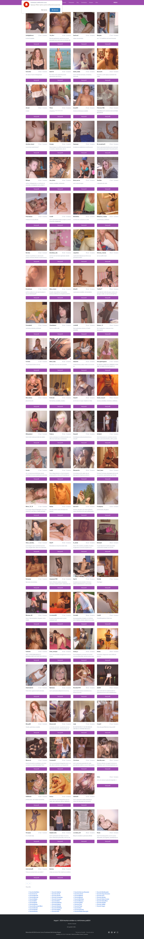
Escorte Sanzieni (79, 909)
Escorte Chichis (56, 895)
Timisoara (71, 2)
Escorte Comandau (57, 897)
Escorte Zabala (101, 904)
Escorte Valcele (101, 897)
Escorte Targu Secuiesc (103, 893)
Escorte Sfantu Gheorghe (81, 911)
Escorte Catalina (56, 892)
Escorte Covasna (56, 899)
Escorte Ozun (78, 904)
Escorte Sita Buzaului (103, 892)
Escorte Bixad (33, 902)
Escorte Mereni (78, 897)
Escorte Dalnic (56, 901)
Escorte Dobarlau (57, 902)
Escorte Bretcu (33, 911)
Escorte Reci (77, 908)
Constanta (84, 2)
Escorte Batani (33, 899)
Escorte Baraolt (33, 895)
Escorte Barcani (33, 897)
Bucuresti (63, 2)
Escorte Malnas (78, 895)
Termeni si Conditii (80, 932)
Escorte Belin (33, 901)
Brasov (91, 2)
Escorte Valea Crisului (103, 899)
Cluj (77, 2)
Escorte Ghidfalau (57, 908)
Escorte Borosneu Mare (35, 906)
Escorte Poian (78, 906)
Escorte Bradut (33, 908)
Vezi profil (36, 44)
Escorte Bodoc (33, 904)
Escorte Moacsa (78, 901)
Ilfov (97, 2)
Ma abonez (55, 10)
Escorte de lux (90, 932)
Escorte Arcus (33, 893)
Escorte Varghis (101, 902)
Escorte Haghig (56, 909)
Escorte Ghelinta (56, 906)
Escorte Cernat (56, 893)
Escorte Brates (33, 909)
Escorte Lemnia (78, 893)
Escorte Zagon (101, 906)
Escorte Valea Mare (102, 901)
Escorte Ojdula (78, 902)
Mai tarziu (44, 10)
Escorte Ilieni (55, 911)
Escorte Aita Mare (34, 892)
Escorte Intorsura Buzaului (81, 892)
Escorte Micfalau (79, 899)
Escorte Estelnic (56, 904)
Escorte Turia (100, 895)
